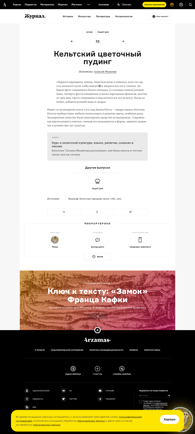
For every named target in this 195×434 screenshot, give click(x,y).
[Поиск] (190, 5)
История (68, 16)
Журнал (63, 4)
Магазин (76, 4)
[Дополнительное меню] (89, 5)
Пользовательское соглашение (67, 350)
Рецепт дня (103, 32)
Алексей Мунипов (105, 71)
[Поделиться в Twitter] (131, 212)
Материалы (47, 4)
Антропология (124, 16)
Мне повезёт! (162, 16)
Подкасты (31, 4)
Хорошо (170, 419)
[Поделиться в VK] (63, 212)
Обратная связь (152, 350)
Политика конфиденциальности (106, 350)
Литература (103, 16)
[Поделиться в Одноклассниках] (97, 212)
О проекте (40, 350)
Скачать (154, 4)
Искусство (84, 16)
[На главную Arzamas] (4, 4)
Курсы (17, 4)
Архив (89, 32)
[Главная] (97, 340)
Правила (133, 350)
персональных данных (91, 420)
